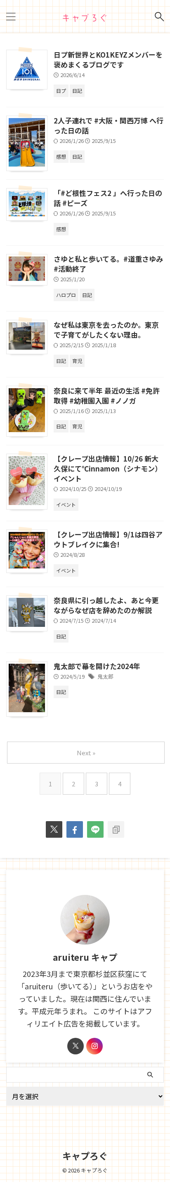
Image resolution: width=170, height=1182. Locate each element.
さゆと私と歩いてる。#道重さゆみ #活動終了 (108, 264)
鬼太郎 (105, 676)
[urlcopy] (116, 829)
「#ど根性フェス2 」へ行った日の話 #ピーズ (108, 198)
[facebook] (74, 829)
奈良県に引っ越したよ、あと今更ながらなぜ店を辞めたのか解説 (106, 605)
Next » (86, 752)
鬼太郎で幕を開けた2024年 (97, 666)
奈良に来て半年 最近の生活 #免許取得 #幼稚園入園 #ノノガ (107, 395)
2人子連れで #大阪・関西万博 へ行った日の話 (108, 125)
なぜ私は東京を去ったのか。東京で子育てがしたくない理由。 (106, 329)
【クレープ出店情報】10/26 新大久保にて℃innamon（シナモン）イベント (108, 468)
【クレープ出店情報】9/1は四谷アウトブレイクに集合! (108, 539)
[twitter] (54, 829)
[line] (95, 829)
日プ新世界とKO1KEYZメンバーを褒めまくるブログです (108, 59)
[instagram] (94, 1046)
